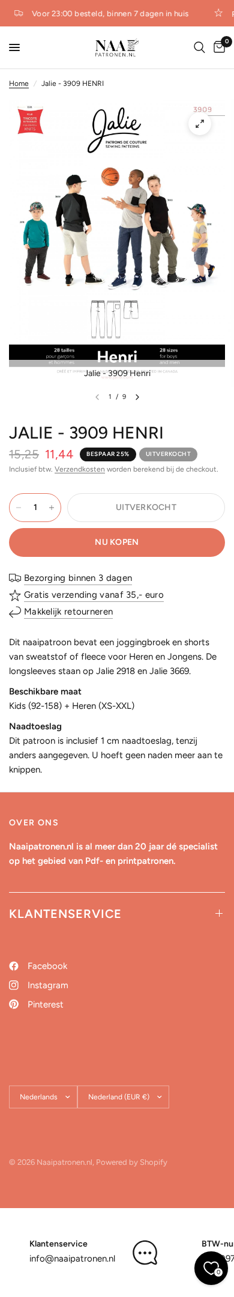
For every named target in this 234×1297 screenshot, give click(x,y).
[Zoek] (199, 47)
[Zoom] (199, 123)
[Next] (137, 397)
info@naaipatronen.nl (72, 1258)
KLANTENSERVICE (65, 914)
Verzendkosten (80, 469)
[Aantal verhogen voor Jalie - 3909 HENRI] (52, 507)
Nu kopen (117, 542)
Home (19, 83)
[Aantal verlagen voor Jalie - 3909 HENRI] (19, 507)
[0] (217, 47)
